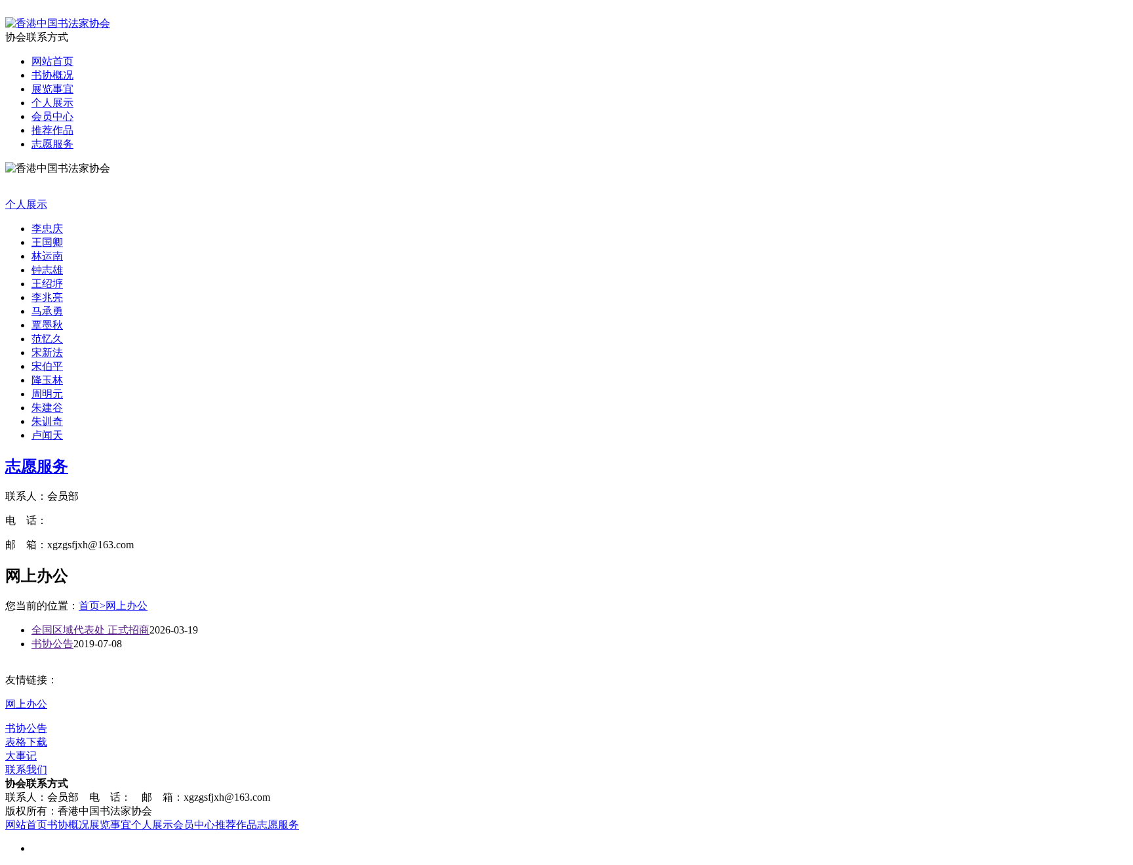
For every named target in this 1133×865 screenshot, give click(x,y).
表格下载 (26, 742)
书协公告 (52, 643)
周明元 (47, 393)
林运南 (47, 256)
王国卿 (47, 242)
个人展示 (52, 102)
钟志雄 (47, 269)
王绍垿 (47, 283)
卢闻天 (47, 435)
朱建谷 (47, 407)
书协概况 (52, 75)
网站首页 (52, 61)
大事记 (21, 755)
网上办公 (127, 605)
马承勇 (47, 311)
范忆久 (47, 338)
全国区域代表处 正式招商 (90, 629)
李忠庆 (47, 228)
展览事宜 (52, 88)
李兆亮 (47, 297)
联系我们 (26, 769)
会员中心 (52, 116)
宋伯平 (47, 366)
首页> (92, 605)
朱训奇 (47, 421)
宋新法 (47, 352)
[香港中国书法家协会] (57, 23)
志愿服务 (52, 144)
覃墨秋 (47, 325)
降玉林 (47, 380)
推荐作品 (52, 130)
